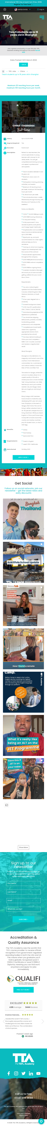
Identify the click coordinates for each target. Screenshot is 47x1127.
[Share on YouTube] (38, 1073)
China (22, 71)
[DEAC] (23, 980)
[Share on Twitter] (24, 1073)
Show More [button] (23, 847)
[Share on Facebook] (9, 1073)
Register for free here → (23, 4)
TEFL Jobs (12, 71)
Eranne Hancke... (12, 1015)
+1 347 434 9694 (23, 1097)
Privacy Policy (23, 1115)
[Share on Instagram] (16, 1073)
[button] (23, 519)
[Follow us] (31, 1073)
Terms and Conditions (23, 1113)
